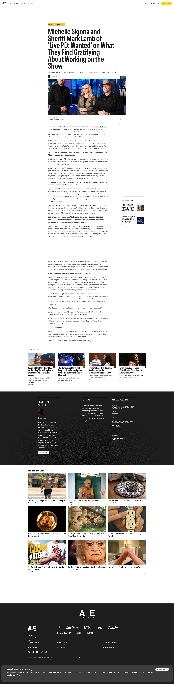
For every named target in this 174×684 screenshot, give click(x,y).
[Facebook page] (29, 652)
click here (90, 413)
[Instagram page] (42, 652)
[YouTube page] (37, 652)
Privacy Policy (15, 675)
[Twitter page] (33, 652)
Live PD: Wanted (101, 127)
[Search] (141, 3)
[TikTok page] (46, 652)
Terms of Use (61, 672)
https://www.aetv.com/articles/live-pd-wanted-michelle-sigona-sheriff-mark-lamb (123, 422)
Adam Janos (115, 412)
